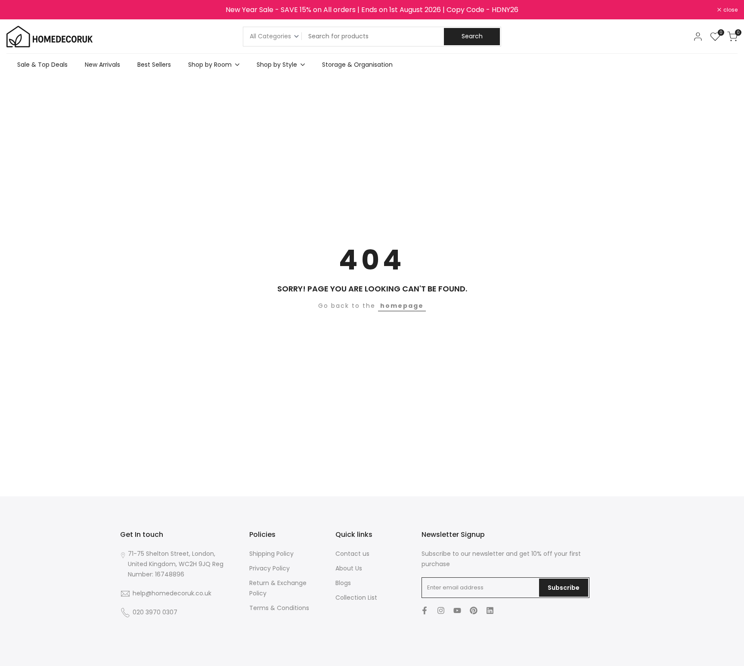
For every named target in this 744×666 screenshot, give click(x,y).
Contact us (352, 553)
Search (472, 36)
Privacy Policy (269, 568)
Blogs (343, 583)
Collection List (356, 597)
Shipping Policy (271, 553)
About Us (348, 568)
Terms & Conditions (279, 608)
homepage (402, 305)
